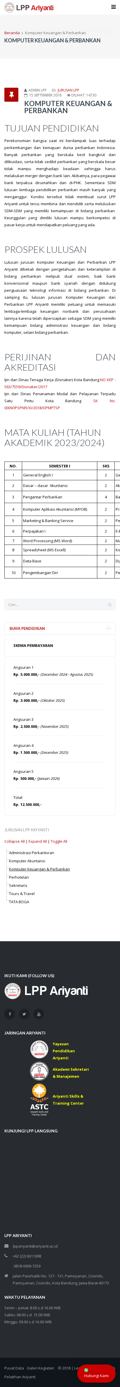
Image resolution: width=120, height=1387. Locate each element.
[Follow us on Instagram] (24, 1014)
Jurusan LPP (68, 90)
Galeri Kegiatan (40, 1368)
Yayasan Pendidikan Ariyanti (64, 1050)
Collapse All (14, 841)
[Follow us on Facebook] (9, 1014)
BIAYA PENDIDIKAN (27, 628)
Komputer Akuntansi (27, 860)
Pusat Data (14, 1368)
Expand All (38, 841)
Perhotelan (19, 877)
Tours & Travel (22, 893)
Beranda (12, 32)
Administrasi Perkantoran (31, 852)
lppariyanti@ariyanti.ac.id (35, 1246)
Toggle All (59, 841)
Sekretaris (18, 885)
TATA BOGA (19, 901)
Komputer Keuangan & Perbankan (39, 869)
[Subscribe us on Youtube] (38, 1014)
